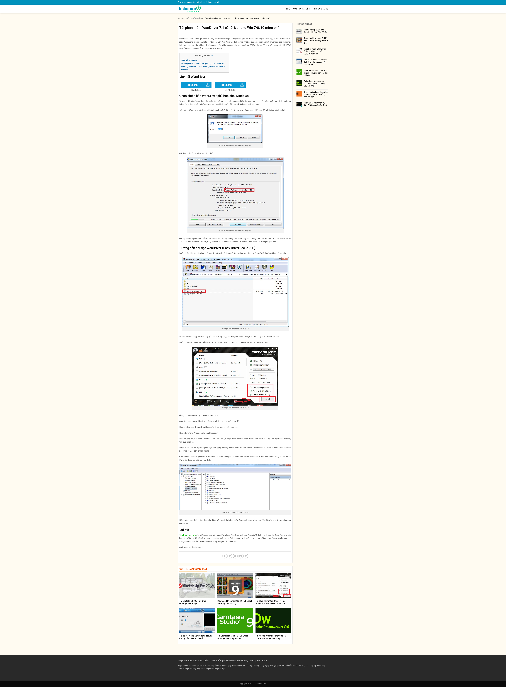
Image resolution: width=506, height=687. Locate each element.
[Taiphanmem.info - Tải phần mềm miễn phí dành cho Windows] (190, 9)
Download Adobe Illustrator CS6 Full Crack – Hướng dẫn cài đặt (316, 94)
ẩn (212, 56)
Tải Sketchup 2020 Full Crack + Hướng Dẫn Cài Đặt (316, 31)
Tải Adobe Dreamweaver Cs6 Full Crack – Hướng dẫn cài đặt (314, 83)
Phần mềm (304, 9)
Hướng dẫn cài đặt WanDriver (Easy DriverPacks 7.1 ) (204, 67)
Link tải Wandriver (189, 60)
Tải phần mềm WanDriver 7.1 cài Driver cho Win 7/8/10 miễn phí (315, 51)
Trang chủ (183, 18)
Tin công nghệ (320, 9)
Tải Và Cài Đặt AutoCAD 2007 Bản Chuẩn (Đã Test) (315, 104)
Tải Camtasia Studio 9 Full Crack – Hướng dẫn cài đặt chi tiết (315, 72)
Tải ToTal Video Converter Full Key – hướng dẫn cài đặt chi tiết (315, 62)
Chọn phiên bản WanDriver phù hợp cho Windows (202, 63)
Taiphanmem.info (260, 683)
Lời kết (184, 70)
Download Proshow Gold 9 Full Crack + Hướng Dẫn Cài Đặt (316, 40)
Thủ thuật (291, 9)
